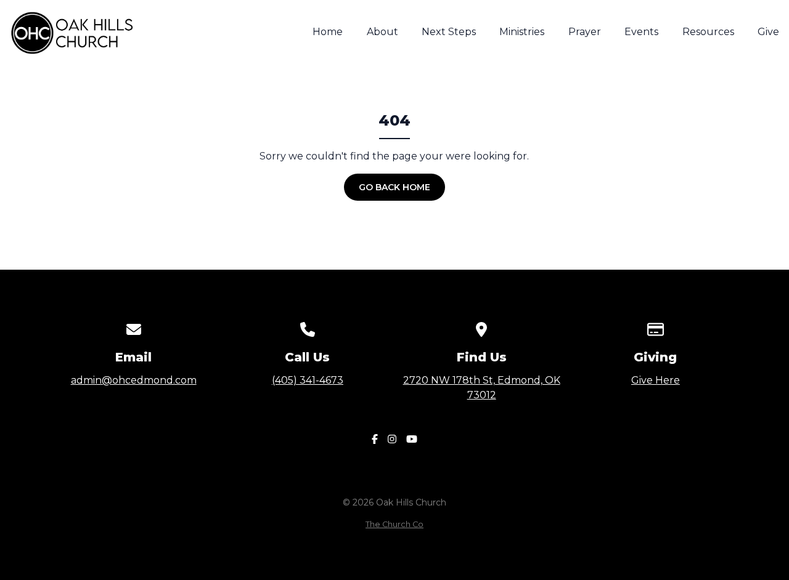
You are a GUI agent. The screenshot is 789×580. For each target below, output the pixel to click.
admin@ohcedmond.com (134, 380)
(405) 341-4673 (307, 380)
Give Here (655, 380)
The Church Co (394, 524)
